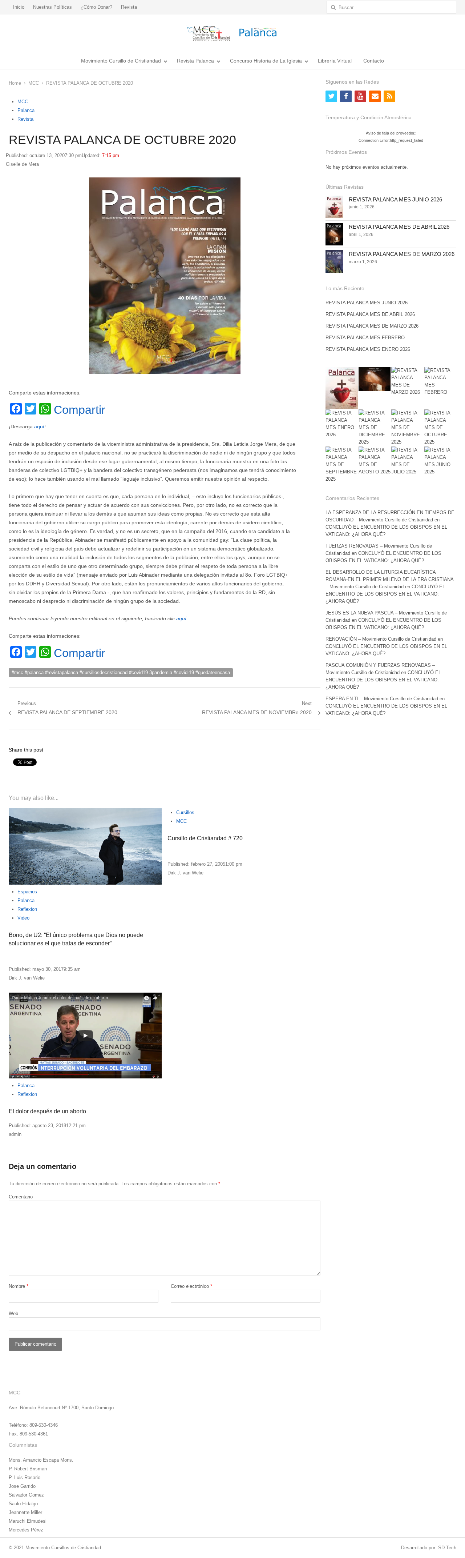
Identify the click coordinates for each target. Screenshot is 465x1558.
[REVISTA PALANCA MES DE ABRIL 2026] (334, 234)
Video (23, 918)
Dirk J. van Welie (27, 978)
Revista (129, 7)
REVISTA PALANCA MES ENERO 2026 (368, 349)
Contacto (373, 61)
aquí (39, 426)
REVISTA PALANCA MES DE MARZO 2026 (401, 254)
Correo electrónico (191, 1286)
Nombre (18, 1286)
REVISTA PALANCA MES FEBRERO (365, 337)
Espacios (27, 891)
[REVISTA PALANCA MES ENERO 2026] (341, 423)
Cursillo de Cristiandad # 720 (205, 838)
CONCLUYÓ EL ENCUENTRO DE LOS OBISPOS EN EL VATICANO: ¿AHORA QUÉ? (385, 594)
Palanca (26, 110)
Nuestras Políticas (52, 7)
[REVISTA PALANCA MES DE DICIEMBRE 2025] (375, 427)
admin (15, 1134)
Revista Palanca (195, 61)
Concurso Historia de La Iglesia (266, 61)
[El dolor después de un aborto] (85, 1035)
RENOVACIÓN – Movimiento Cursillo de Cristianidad (381, 639)
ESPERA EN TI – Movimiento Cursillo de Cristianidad (382, 698)
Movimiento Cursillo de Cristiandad (121, 61)
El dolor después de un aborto (47, 1111)
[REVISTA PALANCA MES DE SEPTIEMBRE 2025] (341, 464)
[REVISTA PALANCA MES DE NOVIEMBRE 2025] (407, 427)
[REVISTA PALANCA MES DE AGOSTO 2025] (375, 461)
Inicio (18, 7)
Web (13, 1313)
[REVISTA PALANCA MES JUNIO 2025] (440, 461)
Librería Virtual (335, 61)
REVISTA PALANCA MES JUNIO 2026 (395, 199)
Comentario (21, 1196)
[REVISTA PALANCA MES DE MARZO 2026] (334, 261)
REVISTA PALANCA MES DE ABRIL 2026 (399, 227)
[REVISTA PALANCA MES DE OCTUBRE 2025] (440, 427)
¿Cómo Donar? (96, 7)
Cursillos (185, 812)
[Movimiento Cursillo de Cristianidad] (232, 33)
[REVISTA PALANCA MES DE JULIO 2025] (407, 461)
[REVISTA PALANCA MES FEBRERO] (440, 381)
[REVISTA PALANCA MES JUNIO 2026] (334, 207)
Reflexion (27, 909)
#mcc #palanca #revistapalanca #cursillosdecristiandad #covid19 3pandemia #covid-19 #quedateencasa (121, 672)
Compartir (79, 410)
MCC (22, 101)
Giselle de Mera (22, 164)
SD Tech (447, 1547)
